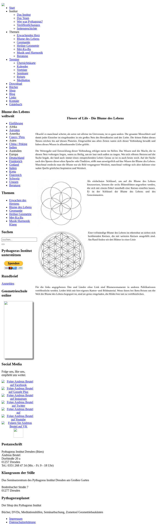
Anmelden (8, 283)
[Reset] (3, 244)
